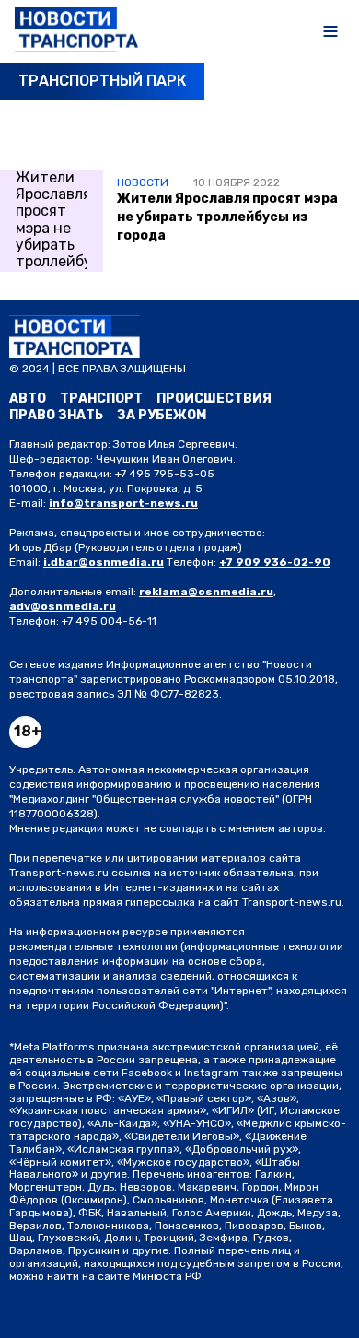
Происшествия (214, 398)
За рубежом (161, 415)
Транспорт (101, 398)
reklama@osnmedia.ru (206, 591)
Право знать (56, 415)
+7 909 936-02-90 (274, 562)
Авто (27, 398)
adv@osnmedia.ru (62, 606)
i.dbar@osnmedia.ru (103, 562)
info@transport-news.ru (123, 503)
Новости (142, 182)
